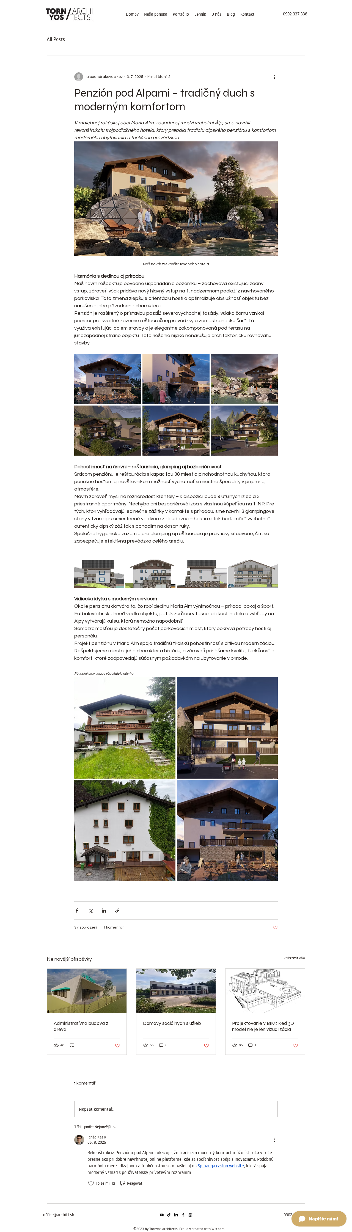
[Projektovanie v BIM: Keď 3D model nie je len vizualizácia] (265, 991)
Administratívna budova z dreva (81, 1026)
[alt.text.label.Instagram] (190, 1215)
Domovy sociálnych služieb (172, 1023)
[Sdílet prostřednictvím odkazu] (117, 910)
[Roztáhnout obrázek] (107, 379)
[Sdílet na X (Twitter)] (90, 910)
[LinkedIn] (176, 1215)
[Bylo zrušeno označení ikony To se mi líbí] (91, 1183)
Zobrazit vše (294, 958)
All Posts (56, 39)
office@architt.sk (58, 1214)
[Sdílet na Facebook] (76, 910)
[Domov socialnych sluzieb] (176, 991)
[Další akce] (274, 76)
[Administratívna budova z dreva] (87, 991)
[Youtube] (162, 1215)
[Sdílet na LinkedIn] (103, 910)
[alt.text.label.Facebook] (183, 1215)
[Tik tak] (169, 1215)
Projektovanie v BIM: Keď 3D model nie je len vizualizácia (263, 1026)
